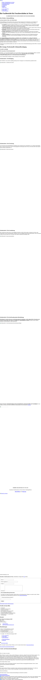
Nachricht (3, 590)
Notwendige (2, 646)
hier (24, 576)
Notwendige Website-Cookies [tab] (5, 661)
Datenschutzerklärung (23, 595)
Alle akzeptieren (7, 646)
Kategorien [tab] (2, 666)
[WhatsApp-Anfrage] (20, 493)
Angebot (29, 404)
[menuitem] (21, 2)
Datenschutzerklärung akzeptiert (7, 597)
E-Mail (2, 583)
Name (2, 579)
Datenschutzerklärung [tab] (3, 670)
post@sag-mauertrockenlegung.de (8, 624)
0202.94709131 (5, 623)
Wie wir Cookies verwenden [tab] (5, 653)
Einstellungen (12, 646)
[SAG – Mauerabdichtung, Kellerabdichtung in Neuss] (1, 0)
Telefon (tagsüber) (4, 581)
